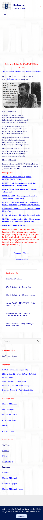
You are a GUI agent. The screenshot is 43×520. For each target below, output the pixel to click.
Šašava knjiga (29, 71)
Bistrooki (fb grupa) (9, 483)
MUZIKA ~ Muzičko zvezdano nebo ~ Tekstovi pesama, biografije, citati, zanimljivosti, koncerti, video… (21, 220)
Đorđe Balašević (8, 409)
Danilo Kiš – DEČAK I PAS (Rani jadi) (17, 385)
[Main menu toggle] (4, 14)
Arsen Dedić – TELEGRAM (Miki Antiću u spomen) (20, 304)
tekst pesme (37, 71)
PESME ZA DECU (14, 278)
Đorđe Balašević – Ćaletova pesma (20, 295)
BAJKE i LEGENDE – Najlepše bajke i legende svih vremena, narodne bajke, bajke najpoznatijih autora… (21, 203)
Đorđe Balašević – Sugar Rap (18, 286)
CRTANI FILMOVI (9, 431)
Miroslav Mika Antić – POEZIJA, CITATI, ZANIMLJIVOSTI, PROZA (17, 177)
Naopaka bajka (7, 461)
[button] (40, 6)
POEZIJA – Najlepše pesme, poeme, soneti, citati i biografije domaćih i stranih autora (19, 184)
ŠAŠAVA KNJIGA (13, 79)
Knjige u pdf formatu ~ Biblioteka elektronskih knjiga (21, 215)
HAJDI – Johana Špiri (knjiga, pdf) (15, 370)
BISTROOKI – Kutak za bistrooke (14, 225)
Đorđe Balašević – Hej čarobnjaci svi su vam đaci (20, 324)
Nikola (4, 456)
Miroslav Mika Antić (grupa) (12, 489)
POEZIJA (6, 425)
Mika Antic (6, 71)
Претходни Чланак (21, 253)
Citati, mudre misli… (9, 420)
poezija (23, 71)
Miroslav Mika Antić (15, 71)
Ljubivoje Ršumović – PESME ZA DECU (17, 390)
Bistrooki (19, 5)
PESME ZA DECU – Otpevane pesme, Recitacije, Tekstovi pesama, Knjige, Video (19, 197)
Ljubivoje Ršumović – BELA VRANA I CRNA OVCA (18, 314)
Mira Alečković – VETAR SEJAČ (14, 381)
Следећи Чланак (21, 259)
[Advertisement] (21, 39)
